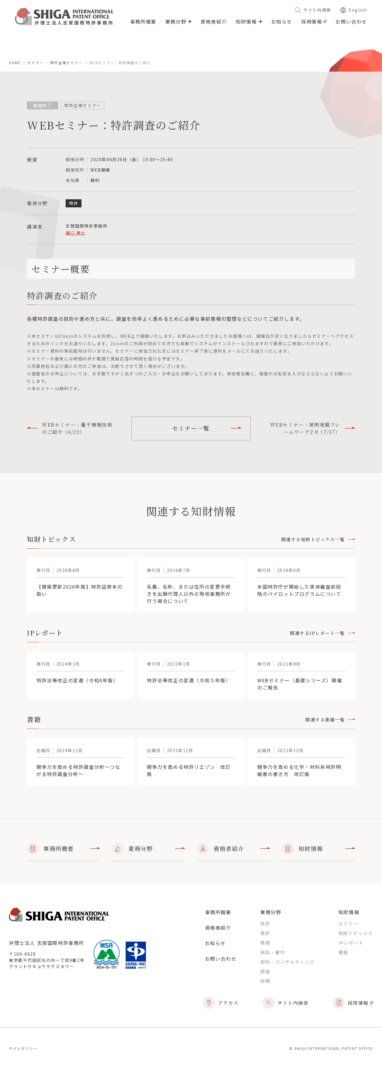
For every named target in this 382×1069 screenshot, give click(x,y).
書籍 (343, 952)
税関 (265, 981)
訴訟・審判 (272, 952)
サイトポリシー (23, 1048)
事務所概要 (143, 21)
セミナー (35, 62)
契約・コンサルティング (287, 962)
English (358, 10)
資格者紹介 (214, 21)
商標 (265, 943)
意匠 (265, 933)
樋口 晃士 (76, 233)
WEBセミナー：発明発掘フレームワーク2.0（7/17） (305, 428)
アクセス (228, 1002)
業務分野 (140, 848)
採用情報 (311, 21)
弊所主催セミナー (66, 62)
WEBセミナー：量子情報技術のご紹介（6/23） (77, 428)
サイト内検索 (317, 10)
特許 (265, 923)
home (15, 62)
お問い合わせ (351, 21)
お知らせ (281, 21)
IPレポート (351, 943)
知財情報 (310, 848)
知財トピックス (355, 933)
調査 (265, 971)
